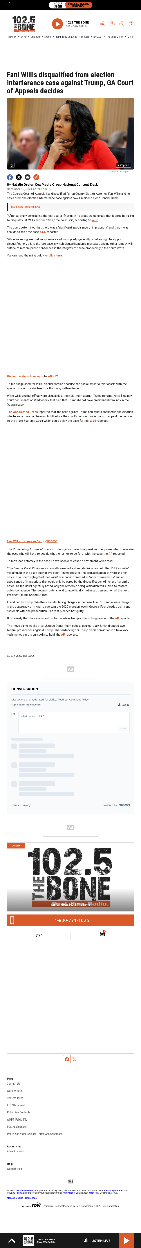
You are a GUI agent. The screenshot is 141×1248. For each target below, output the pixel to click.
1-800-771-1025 (72, 920)
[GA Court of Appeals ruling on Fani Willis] (70, 316)
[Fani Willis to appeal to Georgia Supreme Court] (70, 481)
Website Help (15, 1169)
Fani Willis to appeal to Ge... (24, 541)
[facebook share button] (10, 177)
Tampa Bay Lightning (66, 36)
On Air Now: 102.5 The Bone (70, 904)
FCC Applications (17, 1126)
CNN (43, 232)
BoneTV (12, 36)
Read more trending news (25, 206)
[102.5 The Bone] (70, 5)
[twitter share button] (19, 177)
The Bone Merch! (115, 36)
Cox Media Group (24, 1190)
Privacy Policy (14, 1193)
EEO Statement (16, 1105)
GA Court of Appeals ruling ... (25, 376)
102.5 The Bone (77, 22)
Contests (35, 36)
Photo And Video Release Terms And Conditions (34, 1134)
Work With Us (14, 1091)
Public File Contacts (18, 1112)
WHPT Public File (17, 1119)
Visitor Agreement (113, 1190)
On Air (24, 36)
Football (85, 36)
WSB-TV (53, 376)
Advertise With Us (17, 1151)
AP (111, 553)
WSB (95, 220)
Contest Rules (15, 1098)
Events (48, 36)
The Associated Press (23, 412)
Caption (123, 165)
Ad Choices (69, 1193)
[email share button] (27, 177)
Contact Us (13, 1083)
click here (55, 255)
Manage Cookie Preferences (22, 1198)
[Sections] (7, 5)
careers (92, 1193)
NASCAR (97, 36)
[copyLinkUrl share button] (36, 177)
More (130, 36)
